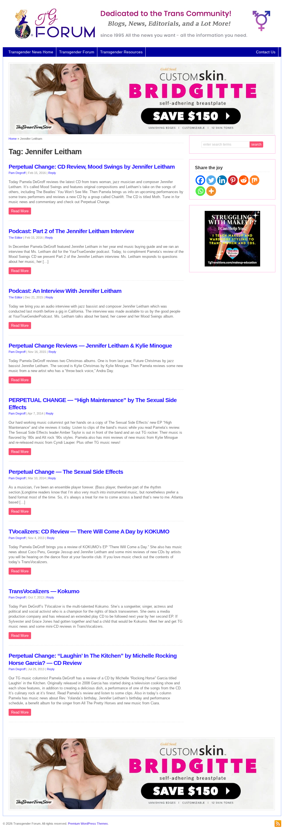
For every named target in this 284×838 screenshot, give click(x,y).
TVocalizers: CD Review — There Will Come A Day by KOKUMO (89, 531)
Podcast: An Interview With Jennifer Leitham (65, 291)
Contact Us (265, 52)
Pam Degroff (17, 172)
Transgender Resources (121, 52)
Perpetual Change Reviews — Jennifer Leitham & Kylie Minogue (90, 345)
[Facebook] (200, 180)
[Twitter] (211, 180)
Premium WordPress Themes (88, 823)
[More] (211, 191)
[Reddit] (243, 180)
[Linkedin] (222, 180)
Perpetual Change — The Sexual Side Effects (66, 471)
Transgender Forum (76, 52)
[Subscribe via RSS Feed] (278, 823)
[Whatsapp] (200, 191)
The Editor (15, 237)
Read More (20, 211)
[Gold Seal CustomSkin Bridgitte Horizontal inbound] (142, 134)
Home (13, 138)
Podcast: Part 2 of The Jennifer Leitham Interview (71, 231)
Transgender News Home (30, 52)
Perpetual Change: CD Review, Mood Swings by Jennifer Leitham (92, 166)
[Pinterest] (233, 180)
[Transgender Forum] (140, 38)
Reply (52, 172)
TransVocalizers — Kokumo (44, 591)
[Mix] (254, 180)
